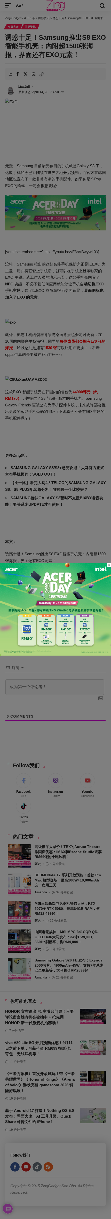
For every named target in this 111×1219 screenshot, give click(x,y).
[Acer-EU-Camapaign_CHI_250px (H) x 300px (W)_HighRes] (55, 609)
